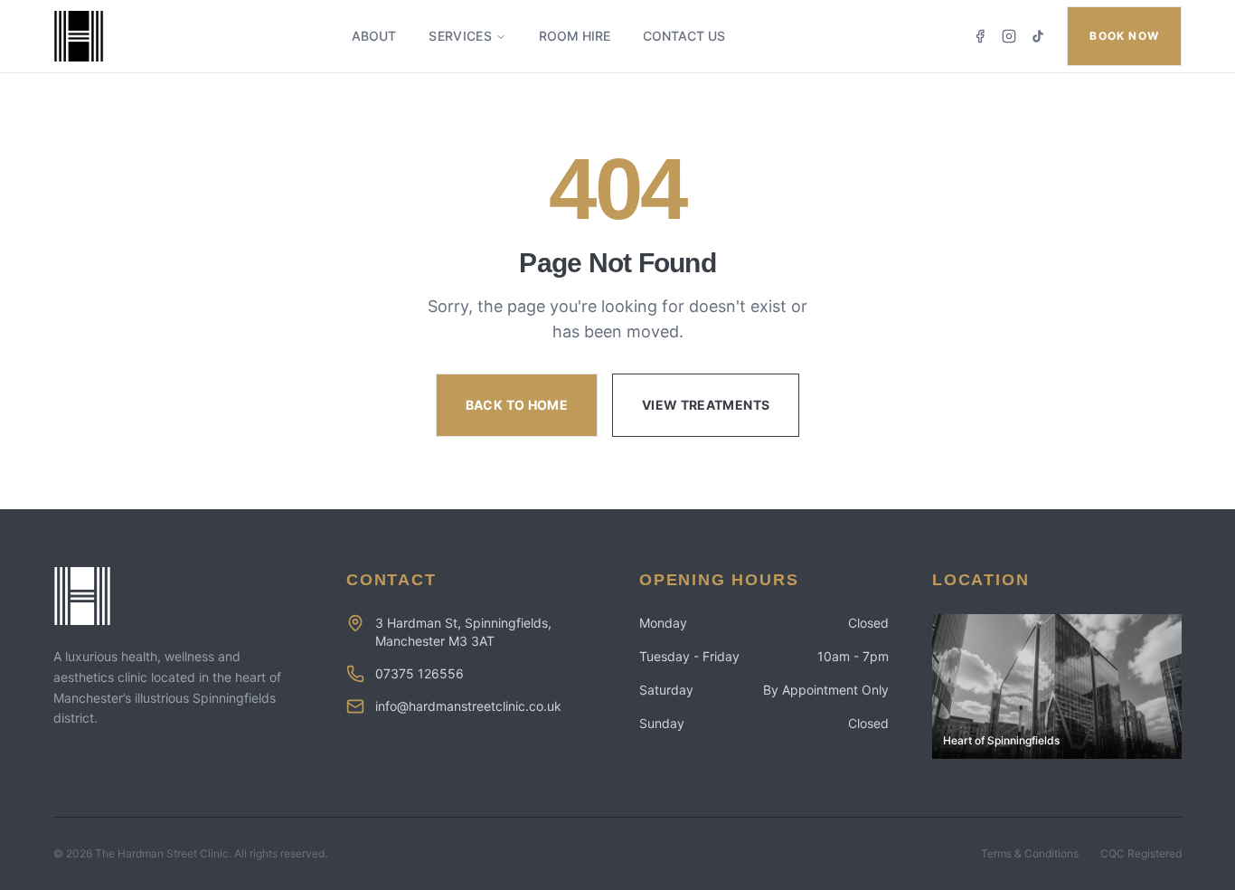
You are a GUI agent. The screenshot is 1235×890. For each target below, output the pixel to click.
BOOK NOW (1124, 36)
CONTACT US (684, 35)
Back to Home (517, 404)
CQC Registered (1141, 853)
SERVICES (460, 35)
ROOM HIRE (574, 35)
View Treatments (705, 404)
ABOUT (374, 35)
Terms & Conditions (1030, 853)
